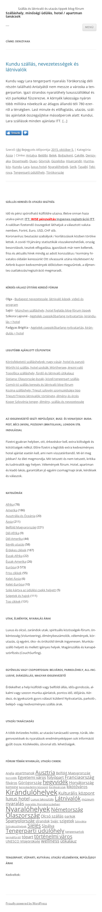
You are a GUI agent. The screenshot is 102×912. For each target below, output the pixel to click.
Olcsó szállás (52, 816)
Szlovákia (80, 821)
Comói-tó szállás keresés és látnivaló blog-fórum (39, 384)
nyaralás (15, 803)
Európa (11, 567)
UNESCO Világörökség (23, 841)
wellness (50, 841)
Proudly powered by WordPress (26, 903)
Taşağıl (83, 167)
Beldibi (43, 155)
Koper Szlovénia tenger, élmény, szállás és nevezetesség (45, 402)
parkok (70, 816)
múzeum (88, 799)
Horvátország (81, 782)
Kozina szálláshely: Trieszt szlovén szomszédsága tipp (43, 390)
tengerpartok (74, 831)
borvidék (11, 778)
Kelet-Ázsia (13, 578)
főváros (11, 782)
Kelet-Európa (15, 584)
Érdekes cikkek (16, 550)
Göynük (44, 161)
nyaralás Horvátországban (42, 804)
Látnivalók (68, 798)
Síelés (34, 825)
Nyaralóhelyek (58, 167)
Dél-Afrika (12, 533)
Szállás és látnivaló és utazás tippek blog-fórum (51, 8)
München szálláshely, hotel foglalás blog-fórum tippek (53, 310)
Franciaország (79, 777)
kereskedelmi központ (33, 787)
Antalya (31, 155)
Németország (67, 809)
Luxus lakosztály (42, 799)
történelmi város (53, 836)
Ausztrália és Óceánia (20, 516)
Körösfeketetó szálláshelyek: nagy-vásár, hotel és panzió (45, 362)
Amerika (11, 510)
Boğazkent (65, 155)
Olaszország (23, 815)
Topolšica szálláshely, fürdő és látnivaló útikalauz (40, 373)
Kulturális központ (76, 793)
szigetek (67, 821)
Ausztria (45, 772)
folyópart (55, 777)
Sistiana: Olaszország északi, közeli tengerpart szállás (42, 379)
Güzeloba (58, 161)
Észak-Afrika (14, 556)
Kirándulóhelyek (31, 792)
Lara (26, 167)
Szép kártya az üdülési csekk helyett (31, 590)
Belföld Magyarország (21, 527)
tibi (18, 149)
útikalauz (68, 841)
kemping (12, 787)
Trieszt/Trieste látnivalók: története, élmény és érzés (42, 396)
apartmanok (24, 773)
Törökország (55, 172)
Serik (73, 167)
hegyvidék (55, 782)
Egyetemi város (32, 777)
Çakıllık (79, 155)
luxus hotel (38, 167)
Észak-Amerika (16, 561)
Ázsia (9, 155)
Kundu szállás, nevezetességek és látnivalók (42, 67)
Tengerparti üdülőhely (29, 172)
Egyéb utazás (15, 544)
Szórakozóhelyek (16, 826)
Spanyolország (20, 821)
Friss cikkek (14, 573)
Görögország (30, 782)
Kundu (17, 167)
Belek (53, 155)
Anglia (10, 773)
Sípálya (48, 826)
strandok (43, 821)
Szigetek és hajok (18, 596)
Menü (89, 27)
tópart (27, 836)
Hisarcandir (74, 161)
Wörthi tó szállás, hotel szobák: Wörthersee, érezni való (44, 367)
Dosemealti (20, 161)
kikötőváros (77, 786)
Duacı (33, 161)
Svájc (55, 821)
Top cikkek (13, 601)
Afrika (10, 504)
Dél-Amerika (14, 538)
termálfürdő (13, 837)
